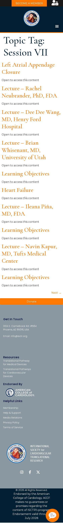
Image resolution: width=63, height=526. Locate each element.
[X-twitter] (38, 472)
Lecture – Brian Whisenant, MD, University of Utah (24, 150)
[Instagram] (21, 472)
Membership (10, 408)
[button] (57, 26)
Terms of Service (13, 427)
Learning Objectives (25, 173)
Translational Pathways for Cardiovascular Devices (17, 372)
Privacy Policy (11, 422)
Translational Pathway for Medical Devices (16, 362)
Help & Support (12, 412)
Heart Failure (17, 190)
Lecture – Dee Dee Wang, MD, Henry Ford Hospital (31, 119)
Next (56, 292)
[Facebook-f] (30, 472)
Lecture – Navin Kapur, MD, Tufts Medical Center (29, 253)
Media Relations (12, 417)
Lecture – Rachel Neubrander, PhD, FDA (29, 92)
